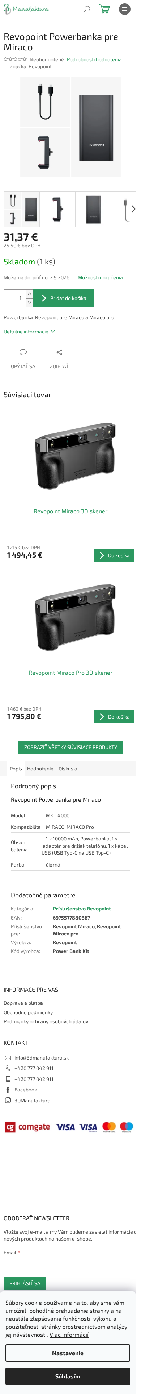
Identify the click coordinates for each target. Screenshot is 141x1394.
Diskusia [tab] (68, 768)
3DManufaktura (32, 1100)
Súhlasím (67, 1376)
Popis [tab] (16, 768)
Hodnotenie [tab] (40, 768)
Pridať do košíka (68, 298)
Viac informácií (69, 1334)
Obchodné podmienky (28, 1012)
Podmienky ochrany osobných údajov (46, 1021)
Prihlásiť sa (24, 1283)
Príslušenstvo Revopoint (82, 908)
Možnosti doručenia (100, 277)
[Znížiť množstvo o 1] (29, 302)
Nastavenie (68, 1352)
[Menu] (125, 9)
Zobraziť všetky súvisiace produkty (70, 747)
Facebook (25, 1089)
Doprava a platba (23, 1003)
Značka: (31, 66)
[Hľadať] (87, 9)
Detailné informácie (26, 331)
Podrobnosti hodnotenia (94, 59)
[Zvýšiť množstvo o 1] (29, 294)
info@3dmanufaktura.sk (41, 1057)
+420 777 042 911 (34, 1068)
